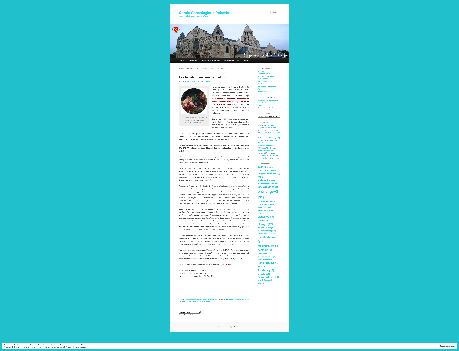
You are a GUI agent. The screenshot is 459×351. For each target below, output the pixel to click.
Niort (261, 259)
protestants (264, 274)
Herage (204, 299)
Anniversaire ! (193, 60)
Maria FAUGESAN (204, 81)
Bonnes (273, 183)
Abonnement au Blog (231, 60)
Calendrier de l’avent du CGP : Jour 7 (269, 132)
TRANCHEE (206, 301)
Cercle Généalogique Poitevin (204, 12)
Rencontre (264, 277)
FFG (260, 207)
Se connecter (262, 71)
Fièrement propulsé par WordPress (229, 327)
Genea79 (262, 213)
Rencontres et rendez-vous (211, 60)
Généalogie (266, 216)
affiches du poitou (272, 174)
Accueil (182, 60)
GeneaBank (262, 103)
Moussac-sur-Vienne (266, 256)
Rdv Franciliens (263, 81)
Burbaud (261, 138)
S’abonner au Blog (265, 74)
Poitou (194, 301)
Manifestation (263, 84)
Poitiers (266, 270)
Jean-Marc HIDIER (264, 145)
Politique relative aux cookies (76, 347)
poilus (261, 266)
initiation (262, 228)
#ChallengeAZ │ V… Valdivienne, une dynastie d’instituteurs (269, 140)
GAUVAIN (182, 301)
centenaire (264, 187)
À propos (245, 60)
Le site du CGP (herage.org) (268, 100)
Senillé (199, 301)
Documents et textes (194, 299)
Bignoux (263, 183)
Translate (195, 315)
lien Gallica (226, 264)
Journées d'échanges (267, 231)
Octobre (268, 259)
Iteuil (270, 228)
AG (261, 176)
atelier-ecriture (266, 180)
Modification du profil (266, 76)
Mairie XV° (270, 233)
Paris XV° (273, 263)
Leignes (261, 234)
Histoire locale (212, 299)
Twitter (260, 105)
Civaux (273, 201)
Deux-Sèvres (263, 204)
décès (273, 204)
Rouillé (274, 277)
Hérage (188, 301)
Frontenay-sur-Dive (266, 210)
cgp (274, 186)
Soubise (268, 280)
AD (261, 173)
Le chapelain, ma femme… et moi (203, 77)
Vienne (262, 282)
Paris (263, 263)
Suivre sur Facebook (265, 108)
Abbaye (261, 170)
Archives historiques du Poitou (237, 299)
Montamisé (264, 253)
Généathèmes (264, 220)
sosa (260, 280)
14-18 (262, 167)
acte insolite (270, 170)
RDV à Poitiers (263, 79)
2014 (270, 167)
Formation (268, 207)
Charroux (263, 201)
